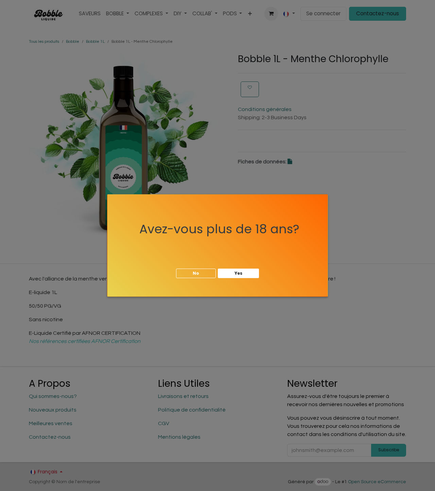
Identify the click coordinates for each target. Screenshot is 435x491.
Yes (238, 273)
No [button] (196, 273)
